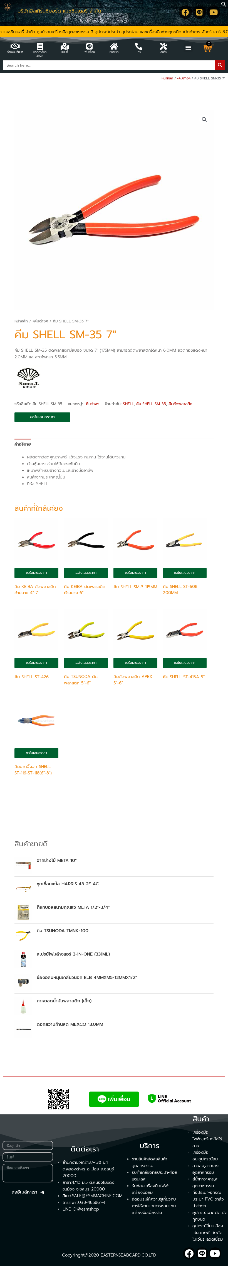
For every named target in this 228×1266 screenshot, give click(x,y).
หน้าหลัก (167, 78)
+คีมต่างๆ (183, 78)
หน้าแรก (114, 52)
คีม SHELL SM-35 (151, 404)
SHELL (128, 404)
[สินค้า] (163, 46)
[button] (224, 6)
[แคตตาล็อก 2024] (39, 46)
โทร (139, 52)
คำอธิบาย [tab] (22, 444)
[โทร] (138, 46)
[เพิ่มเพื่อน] (89, 46)
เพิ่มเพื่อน (89, 52)
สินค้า (163, 52)
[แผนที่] (64, 46)
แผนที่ (64, 52)
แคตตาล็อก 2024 (39, 54)
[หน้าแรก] (114, 46)
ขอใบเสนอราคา (42, 417)
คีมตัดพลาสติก (180, 404)
